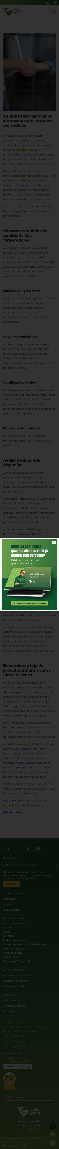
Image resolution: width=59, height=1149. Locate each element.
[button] (54, 542)
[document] (29, 574)
